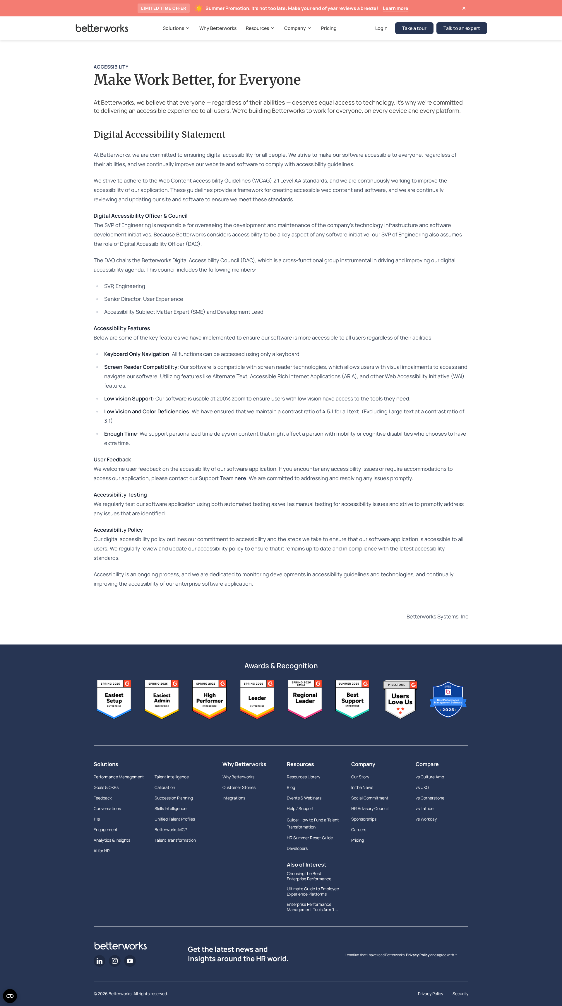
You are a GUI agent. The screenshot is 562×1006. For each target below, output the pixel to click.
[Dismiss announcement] (463, 8)
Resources (300, 764)
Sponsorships (363, 819)
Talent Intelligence (172, 777)
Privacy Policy (418, 954)
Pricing (357, 840)
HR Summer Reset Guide (310, 837)
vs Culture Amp (430, 777)
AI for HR (102, 850)
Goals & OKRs (106, 787)
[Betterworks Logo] (102, 28)
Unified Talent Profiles (175, 819)
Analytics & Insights (112, 840)
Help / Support (300, 808)
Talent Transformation (175, 840)
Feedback (103, 798)
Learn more (395, 8)
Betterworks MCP (171, 829)
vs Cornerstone (430, 798)
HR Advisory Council (369, 808)
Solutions (106, 764)
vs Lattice (425, 808)
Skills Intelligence (170, 808)
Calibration (165, 787)
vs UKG (422, 787)
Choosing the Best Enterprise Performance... (311, 876)
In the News (362, 787)
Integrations (233, 798)
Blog (291, 787)
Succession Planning (174, 798)
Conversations (107, 808)
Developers (297, 848)
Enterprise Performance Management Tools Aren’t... (312, 907)
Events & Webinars (304, 798)
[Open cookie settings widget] (10, 996)
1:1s (97, 819)
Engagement (106, 829)
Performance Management (119, 777)
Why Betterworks (244, 764)
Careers (358, 829)
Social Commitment (369, 798)
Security (460, 993)
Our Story (360, 777)
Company (363, 764)
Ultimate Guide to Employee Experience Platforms (313, 891)
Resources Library (303, 777)
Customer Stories (239, 787)
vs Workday (426, 819)
